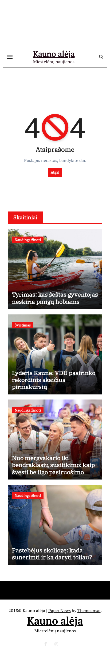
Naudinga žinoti (28, 239)
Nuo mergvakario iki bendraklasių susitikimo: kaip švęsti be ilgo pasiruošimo (53, 465)
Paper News (59, 610)
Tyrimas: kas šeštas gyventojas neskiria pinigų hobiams (55, 297)
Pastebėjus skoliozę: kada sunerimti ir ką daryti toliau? (52, 553)
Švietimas (23, 325)
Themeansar (89, 610)
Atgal (55, 172)
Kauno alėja (54, 54)
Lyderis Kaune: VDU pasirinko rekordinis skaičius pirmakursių (53, 380)
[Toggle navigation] (10, 57)
